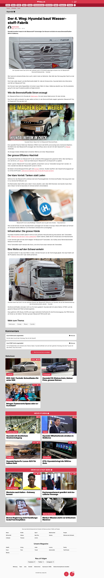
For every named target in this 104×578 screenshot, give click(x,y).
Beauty (7, 552)
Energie (36, 169)
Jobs (25, 566)
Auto (19, 8)
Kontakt (30, 566)
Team (20, 566)
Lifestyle (13, 8)
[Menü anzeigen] (75, 2)
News (7, 532)
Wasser (68, 147)
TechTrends (66, 550)
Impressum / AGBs (46, 566)
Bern (13, 28)
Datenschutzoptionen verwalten (61, 566)
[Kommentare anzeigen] (72, 574)
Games (50, 535)
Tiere (21, 550)
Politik (21, 532)
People (65, 532)
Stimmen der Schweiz (68, 535)
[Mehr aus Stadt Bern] (41, 470)
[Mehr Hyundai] (41, 413)
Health (7, 547)
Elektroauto (34, 96)
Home (8, 8)
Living (21, 547)
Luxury (50, 547)
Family (65, 547)
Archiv (36, 537)
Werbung (15, 566)
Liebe (36, 547)
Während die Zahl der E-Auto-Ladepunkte (23, 236)
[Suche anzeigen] (72, 2)
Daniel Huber (15, 26)
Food (7, 550)
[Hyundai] (41, 12)
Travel (36, 550)
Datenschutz (37, 566)
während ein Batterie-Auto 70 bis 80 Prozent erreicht (38, 170)
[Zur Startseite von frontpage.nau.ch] (41, 1)
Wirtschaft (8, 535)
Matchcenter (52, 532)
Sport (36, 532)
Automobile (52, 550)
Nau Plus (37, 535)
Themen (22, 537)
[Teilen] (66, 574)
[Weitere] (75, 5)
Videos (22, 535)
